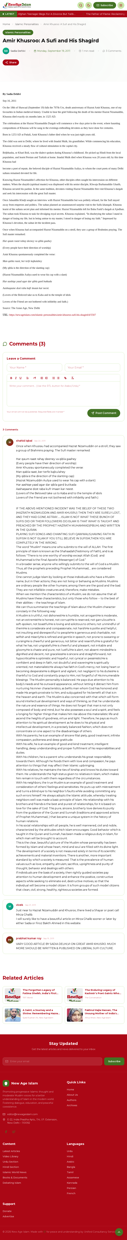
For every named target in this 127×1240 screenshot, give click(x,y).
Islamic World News (14, 1172)
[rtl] (34, 378)
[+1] (46, 378)
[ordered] (53, 378)
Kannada (72, 1182)
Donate (7, 1211)
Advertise (8, 1216)
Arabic (70, 1161)
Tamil (70, 1172)
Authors (71, 1100)
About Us (72, 1094)
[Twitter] (14, 1131)
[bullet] (58, 378)
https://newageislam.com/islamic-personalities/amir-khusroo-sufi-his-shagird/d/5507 (52, 314)
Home (6, 24)
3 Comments (113, 50)
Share (12, 62)
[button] (27, 378)
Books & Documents (15, 1177)
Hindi (70, 1156)
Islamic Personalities (27, 24)
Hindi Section (11, 1167)
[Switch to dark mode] (88, 5)
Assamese (73, 1177)
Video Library (10, 1156)
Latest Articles (11, 1151)
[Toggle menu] (120, 5)
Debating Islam (12, 1182)
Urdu (70, 1151)
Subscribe (114, 1061)
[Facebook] (6, 1131)
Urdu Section (10, 1161)
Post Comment (106, 413)
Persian (71, 1188)
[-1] (42, 378)
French (71, 1193)
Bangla (71, 1167)
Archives (72, 1105)
